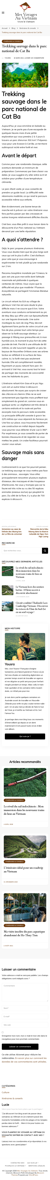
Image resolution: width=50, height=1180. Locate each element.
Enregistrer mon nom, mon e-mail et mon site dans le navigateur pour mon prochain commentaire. (24, 1037)
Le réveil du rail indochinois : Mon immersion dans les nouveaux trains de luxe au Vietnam (30, 572)
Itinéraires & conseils (12, 41)
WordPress (33, 1175)
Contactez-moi (17, 1163)
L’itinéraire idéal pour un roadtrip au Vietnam (23, 869)
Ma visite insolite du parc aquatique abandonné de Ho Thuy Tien (24, 933)
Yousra (8, 58)
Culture (5, 1092)
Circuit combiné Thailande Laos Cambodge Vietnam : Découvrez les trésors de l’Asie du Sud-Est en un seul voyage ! (32, 607)
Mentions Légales (37, 1166)
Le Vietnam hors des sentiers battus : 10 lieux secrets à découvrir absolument (30, 590)
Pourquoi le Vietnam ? (15, 1166)
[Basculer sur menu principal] (3, 13)
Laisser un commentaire (34, 58)
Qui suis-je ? (25, 736)
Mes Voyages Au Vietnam (26, 16)
